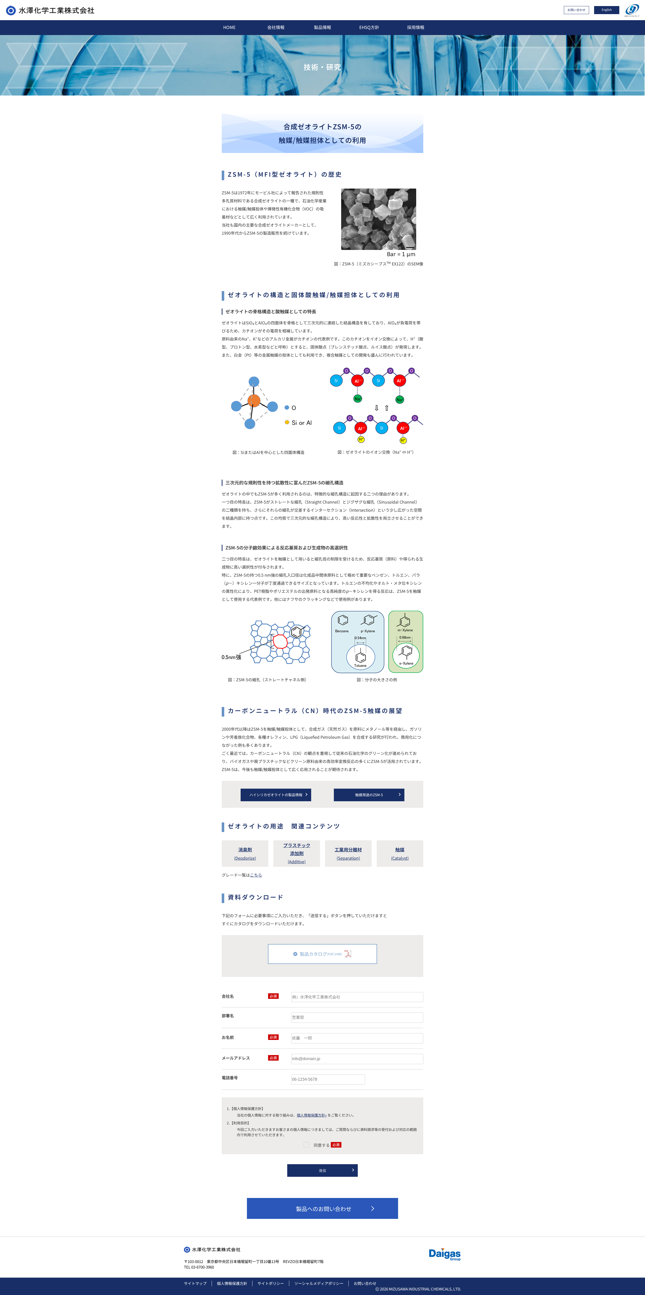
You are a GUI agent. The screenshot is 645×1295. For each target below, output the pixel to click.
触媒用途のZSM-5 (369, 794)
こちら (256, 875)
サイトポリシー (270, 1283)
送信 (322, 1170)
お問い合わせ (576, 10)
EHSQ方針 (369, 27)
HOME (229, 27)
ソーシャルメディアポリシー (318, 1283)
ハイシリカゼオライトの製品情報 (275, 794)
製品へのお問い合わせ (323, 1209)
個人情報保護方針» (312, 1115)
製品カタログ (321, 953)
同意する (322, 1145)
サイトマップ (195, 1283)
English (607, 9)
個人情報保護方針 (232, 1283)
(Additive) (296, 853)
